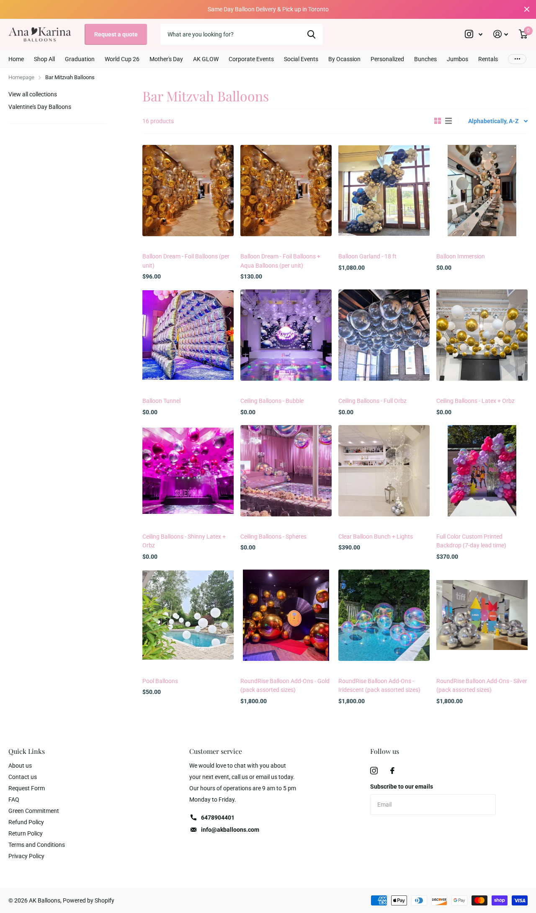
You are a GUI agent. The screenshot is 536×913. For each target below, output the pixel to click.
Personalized (387, 59)
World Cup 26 (122, 59)
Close (527, 9)
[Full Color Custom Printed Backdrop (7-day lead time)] (482, 470)
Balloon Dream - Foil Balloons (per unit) (185, 260)
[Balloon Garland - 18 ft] (384, 190)
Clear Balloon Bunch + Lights (375, 536)
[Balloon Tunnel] (188, 335)
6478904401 (217, 817)
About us (20, 765)
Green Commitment (33, 810)
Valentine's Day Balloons (39, 106)
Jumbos (457, 59)
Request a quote (116, 34)
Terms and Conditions (36, 844)
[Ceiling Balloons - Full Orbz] (384, 335)
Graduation (80, 59)
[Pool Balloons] (188, 615)
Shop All (44, 59)
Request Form (26, 788)
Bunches (425, 59)
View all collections (32, 94)
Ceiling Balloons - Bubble (272, 400)
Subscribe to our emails (401, 786)
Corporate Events (251, 59)
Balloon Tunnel (161, 400)
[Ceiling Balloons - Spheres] (286, 470)
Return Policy (25, 833)
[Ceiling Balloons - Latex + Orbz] (482, 335)
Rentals (488, 59)
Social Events (301, 59)
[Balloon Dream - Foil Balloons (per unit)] (188, 190)
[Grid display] (437, 121)
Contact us (22, 777)
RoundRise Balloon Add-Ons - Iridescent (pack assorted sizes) (379, 685)
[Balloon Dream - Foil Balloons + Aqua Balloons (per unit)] (286, 190)
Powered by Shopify (88, 900)
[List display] (448, 121)
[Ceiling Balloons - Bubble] (286, 335)
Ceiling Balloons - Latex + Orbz (475, 400)
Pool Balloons (160, 681)
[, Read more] (473, 34)
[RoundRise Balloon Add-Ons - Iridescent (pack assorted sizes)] (384, 615)
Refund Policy (26, 822)
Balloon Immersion (460, 256)
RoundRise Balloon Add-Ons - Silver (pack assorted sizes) (481, 685)
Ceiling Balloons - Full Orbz (372, 400)
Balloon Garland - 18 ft (367, 256)
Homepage (21, 77)
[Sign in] (500, 34)
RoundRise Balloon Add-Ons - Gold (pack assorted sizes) (285, 685)
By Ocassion (344, 59)
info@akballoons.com (230, 829)
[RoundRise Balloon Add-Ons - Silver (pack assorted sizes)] (482, 615)
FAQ (13, 799)
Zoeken (311, 34)
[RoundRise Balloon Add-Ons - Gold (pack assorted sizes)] (286, 615)
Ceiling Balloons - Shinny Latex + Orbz (184, 541)
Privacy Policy (26, 856)
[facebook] (392, 770)
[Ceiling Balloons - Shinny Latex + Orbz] (188, 470)
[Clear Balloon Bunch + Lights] (384, 470)
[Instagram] (374, 770)
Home (16, 59)
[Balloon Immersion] (482, 190)
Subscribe (400, 832)
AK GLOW (206, 59)
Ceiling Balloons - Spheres (273, 536)
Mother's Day (166, 59)
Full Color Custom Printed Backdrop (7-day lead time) (471, 541)
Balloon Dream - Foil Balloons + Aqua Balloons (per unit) (280, 260)
